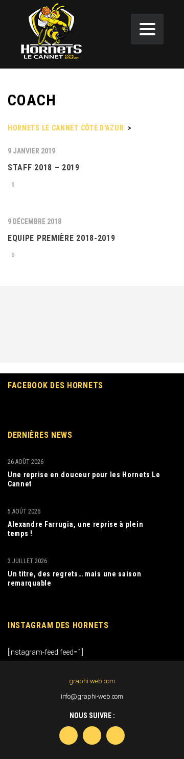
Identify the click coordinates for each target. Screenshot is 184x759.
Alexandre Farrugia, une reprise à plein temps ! (75, 529)
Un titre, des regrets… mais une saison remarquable (75, 578)
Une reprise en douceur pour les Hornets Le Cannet (84, 479)
